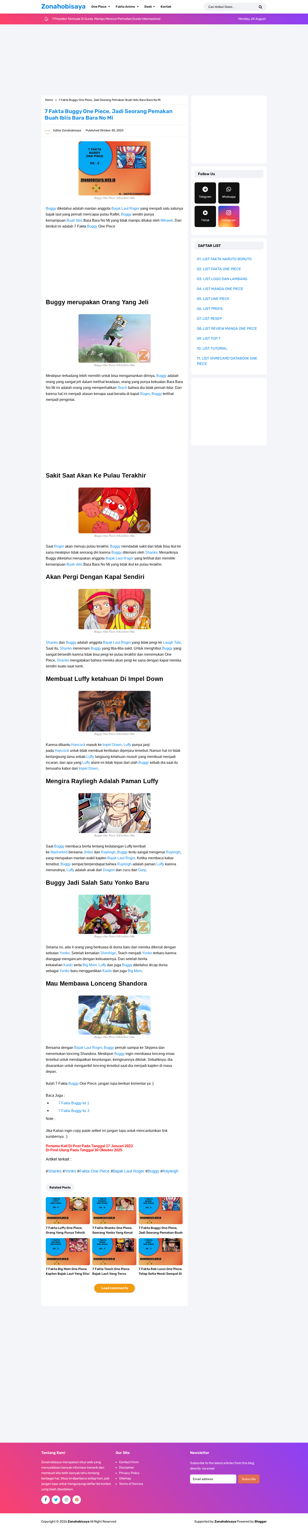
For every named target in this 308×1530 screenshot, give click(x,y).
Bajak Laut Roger (125, 208)
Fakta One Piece (94, 1171)
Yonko (65, 953)
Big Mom (90, 965)
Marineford (59, 852)
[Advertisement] (154, 60)
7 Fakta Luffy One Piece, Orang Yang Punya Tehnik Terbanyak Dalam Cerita (65, 1232)
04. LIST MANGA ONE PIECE (220, 289)
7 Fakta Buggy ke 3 (73, 1111)
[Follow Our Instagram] (66, 1499)
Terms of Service (131, 1484)
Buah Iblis (75, 220)
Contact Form (129, 1462)
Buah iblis (75, 564)
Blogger (261, 1521)
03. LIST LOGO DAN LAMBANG (222, 279)
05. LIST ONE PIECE (213, 299)
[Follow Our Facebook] (45, 1499)
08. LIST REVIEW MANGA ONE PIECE (227, 328)
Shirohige (108, 953)
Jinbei (88, 852)
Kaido (68, 965)
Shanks (151, 552)
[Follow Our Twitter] (56, 1499)
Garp (142, 870)
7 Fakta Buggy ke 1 (73, 1103)
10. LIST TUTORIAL (212, 348)
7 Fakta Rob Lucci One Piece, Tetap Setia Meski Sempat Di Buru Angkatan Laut (160, 1273)
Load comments (114, 1288)
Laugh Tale (172, 642)
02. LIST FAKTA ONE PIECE (219, 269)
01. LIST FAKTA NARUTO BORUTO (224, 259)
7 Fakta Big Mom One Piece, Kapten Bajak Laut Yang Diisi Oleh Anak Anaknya (68, 1273)
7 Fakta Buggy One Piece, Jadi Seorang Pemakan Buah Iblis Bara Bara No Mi (161, 1232)
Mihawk (167, 220)
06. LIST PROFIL (210, 308)
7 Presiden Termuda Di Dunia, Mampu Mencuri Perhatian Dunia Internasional (106, 19)
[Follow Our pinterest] (76, 1499)
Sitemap (125, 1478)
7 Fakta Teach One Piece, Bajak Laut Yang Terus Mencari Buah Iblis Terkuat (112, 1273)
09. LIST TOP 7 (208, 338)
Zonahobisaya (225, 1521)
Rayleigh (108, 852)
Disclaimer (126, 1468)
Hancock (78, 745)
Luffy (127, 745)
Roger (145, 394)
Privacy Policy (129, 1473)
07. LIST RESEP (209, 318)
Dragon (109, 870)
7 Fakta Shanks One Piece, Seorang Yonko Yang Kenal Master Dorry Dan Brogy (112, 1232)
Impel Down (112, 745)
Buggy (51, 208)
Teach (122, 388)
